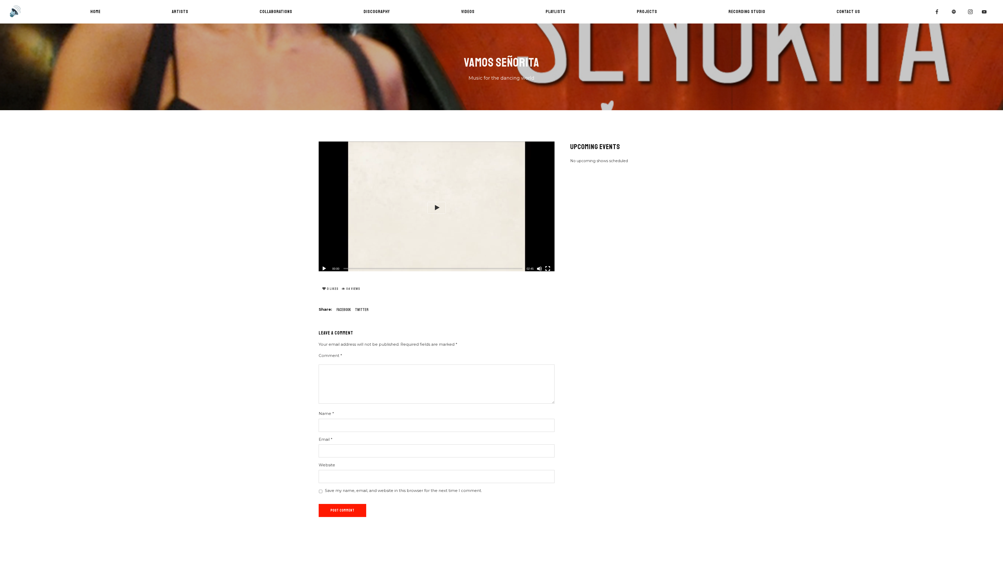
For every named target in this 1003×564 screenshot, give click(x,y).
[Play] (324, 268)
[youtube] (984, 11)
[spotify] (954, 11)
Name (326, 413)
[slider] (432, 268)
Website (327, 464)
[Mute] (539, 268)
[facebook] (937, 11)
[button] (436, 208)
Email (326, 439)
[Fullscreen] (547, 268)
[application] (437, 208)
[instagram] (970, 11)
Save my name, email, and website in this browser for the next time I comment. (403, 490)
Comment (330, 355)
